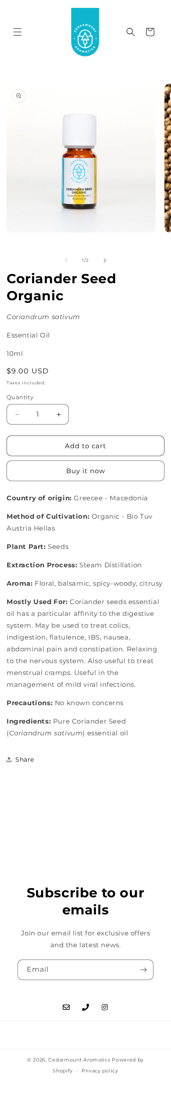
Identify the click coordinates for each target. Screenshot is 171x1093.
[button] (17, 32)
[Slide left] (66, 260)
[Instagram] (105, 1007)
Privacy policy (100, 1071)
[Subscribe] (143, 969)
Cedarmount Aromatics (79, 1060)
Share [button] (24, 759)
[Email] (66, 1007)
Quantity (20, 397)
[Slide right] (104, 260)
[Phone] (85, 1007)
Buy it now (85, 471)
